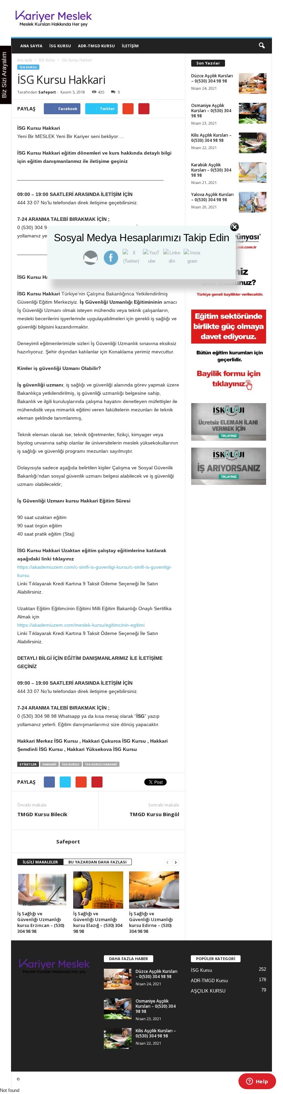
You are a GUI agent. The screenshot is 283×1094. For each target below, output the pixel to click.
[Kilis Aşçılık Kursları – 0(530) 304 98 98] (252, 143)
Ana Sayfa (31, 45)
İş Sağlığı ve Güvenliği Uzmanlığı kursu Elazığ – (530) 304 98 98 (97, 922)
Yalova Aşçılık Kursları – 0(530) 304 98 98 (212, 197)
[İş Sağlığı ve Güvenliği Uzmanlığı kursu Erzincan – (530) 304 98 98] (42, 890)
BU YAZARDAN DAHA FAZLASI (97, 862)
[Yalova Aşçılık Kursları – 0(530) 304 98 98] (252, 202)
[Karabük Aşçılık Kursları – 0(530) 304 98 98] (252, 172)
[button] (261, 45)
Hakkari (49, 764)
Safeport (47, 92)
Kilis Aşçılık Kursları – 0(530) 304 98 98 (211, 137)
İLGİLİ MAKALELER (40, 862)
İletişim (130, 45)
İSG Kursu (60, 45)
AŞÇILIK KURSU (208, 991)
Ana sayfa (24, 60)
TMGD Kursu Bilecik (42, 814)
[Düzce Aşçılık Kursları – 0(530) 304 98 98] (252, 83)
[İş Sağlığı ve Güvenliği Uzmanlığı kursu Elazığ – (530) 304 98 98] (98, 890)
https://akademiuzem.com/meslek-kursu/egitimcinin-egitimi (81, 625)
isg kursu (70, 764)
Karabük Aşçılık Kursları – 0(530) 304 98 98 (211, 170)
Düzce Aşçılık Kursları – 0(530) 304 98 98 (212, 78)
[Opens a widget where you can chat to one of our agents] (257, 1082)
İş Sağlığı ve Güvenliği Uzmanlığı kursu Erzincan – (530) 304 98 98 (40, 922)
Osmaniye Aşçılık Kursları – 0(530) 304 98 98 (211, 110)
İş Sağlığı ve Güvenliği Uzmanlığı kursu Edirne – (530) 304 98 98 (151, 922)
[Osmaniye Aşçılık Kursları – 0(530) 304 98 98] (252, 113)
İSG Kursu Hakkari (101, 764)
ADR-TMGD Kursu (96, 45)
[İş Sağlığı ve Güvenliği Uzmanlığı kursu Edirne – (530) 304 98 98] (154, 890)
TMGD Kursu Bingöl (154, 814)
